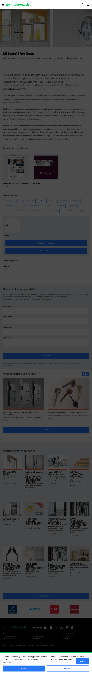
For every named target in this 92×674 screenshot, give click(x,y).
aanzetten (7, 662)
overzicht (43, 659)
